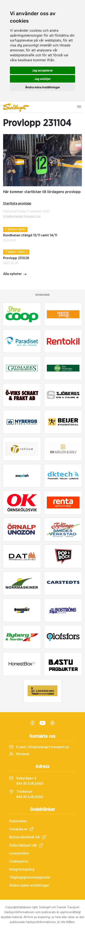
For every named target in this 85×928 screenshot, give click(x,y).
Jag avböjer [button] (42, 78)
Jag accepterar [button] (42, 70)
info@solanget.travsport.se (22, 216)
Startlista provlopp (17, 203)
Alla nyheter (12, 274)
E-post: (42, 747)
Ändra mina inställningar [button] (42, 87)
